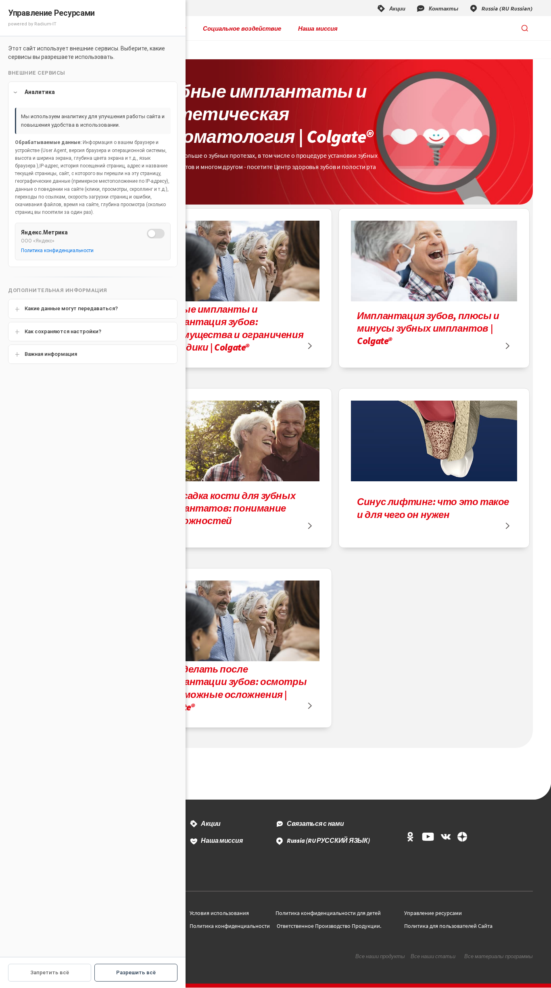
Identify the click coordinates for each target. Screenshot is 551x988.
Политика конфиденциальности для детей (328, 913)
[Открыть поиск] (525, 28)
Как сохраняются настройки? (63, 331)
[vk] (446, 837)
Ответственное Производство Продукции (328, 926)
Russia (328, 840)
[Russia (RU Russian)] (501, 8)
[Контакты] (437, 8)
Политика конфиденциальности (230, 926)
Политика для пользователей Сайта (448, 926)
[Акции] (390, 8)
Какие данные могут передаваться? (71, 308)
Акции (211, 823)
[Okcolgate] (410, 837)
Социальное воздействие (242, 28)
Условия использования (219, 913)
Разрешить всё (136, 972)
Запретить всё (49, 972)
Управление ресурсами (433, 913)
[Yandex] (462, 837)
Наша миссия (318, 28)
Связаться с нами (315, 823)
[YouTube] (428, 837)
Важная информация (51, 354)
